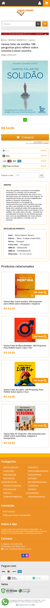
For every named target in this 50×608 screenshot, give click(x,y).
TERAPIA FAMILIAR (12, 486)
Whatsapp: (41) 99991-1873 (14, 546)
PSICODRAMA (34, 475)
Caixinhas (32, 40)
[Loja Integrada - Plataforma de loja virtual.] (25, 605)
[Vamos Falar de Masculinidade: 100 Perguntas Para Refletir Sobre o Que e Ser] (25, 337)
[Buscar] (38, 23)
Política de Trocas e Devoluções (17, 515)
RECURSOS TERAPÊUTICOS (17, 40)
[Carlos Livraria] (25, 13)
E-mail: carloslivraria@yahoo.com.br (17, 549)
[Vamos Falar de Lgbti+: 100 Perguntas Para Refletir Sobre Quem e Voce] (25, 381)
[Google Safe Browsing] (24, 591)
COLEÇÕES (8, 471)
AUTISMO (32, 478)
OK (41, 175)
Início (5, 40)
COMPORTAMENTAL (12, 497)
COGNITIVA (33, 486)
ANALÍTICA (33, 467)
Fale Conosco (9, 512)
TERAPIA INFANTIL (36, 497)
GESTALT (7, 493)
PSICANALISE (9, 489)
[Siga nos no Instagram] (27, 556)
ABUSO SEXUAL (11, 467)
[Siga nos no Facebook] (23, 556)
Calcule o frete (7, 175)
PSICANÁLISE (9, 475)
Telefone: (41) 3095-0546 (13, 544)
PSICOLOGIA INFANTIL (38, 471)
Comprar (27, 137)
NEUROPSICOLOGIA (37, 482)
